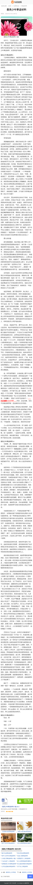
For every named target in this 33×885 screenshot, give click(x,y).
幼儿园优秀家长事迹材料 (24, 864)
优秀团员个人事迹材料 (23, 858)
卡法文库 (14, 883)
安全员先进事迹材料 (23, 853)
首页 (9, 6)
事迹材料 (24, 6)
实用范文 (16, 6)
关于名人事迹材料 (22, 866)
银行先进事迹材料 (7, 853)
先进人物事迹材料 (22, 856)
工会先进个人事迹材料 (8, 861)
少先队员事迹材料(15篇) (9, 858)
